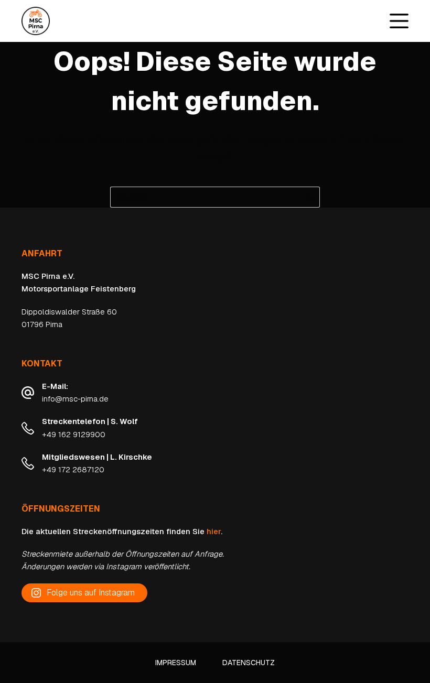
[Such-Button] (309, 197)
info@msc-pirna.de (75, 399)
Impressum (175, 662)
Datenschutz (248, 662)
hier (214, 531)
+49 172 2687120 (73, 469)
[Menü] (399, 21)
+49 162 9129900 (73, 434)
